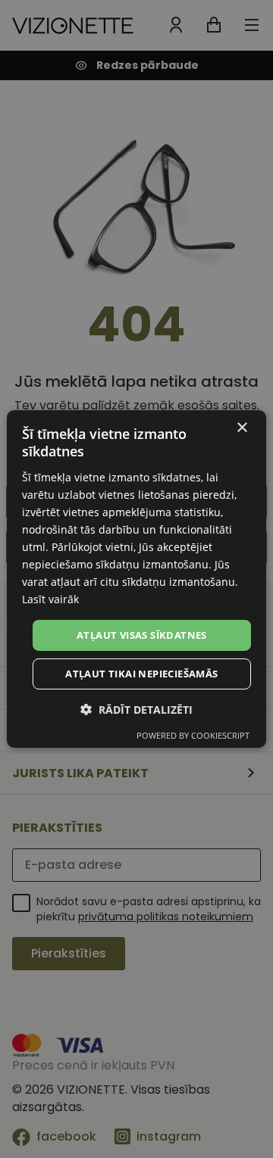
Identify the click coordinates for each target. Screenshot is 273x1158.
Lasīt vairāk (50, 599)
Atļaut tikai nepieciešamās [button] (141, 673)
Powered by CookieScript (192, 735)
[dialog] (136, 579)
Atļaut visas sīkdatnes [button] (142, 634)
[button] (136, 709)
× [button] (241, 428)
